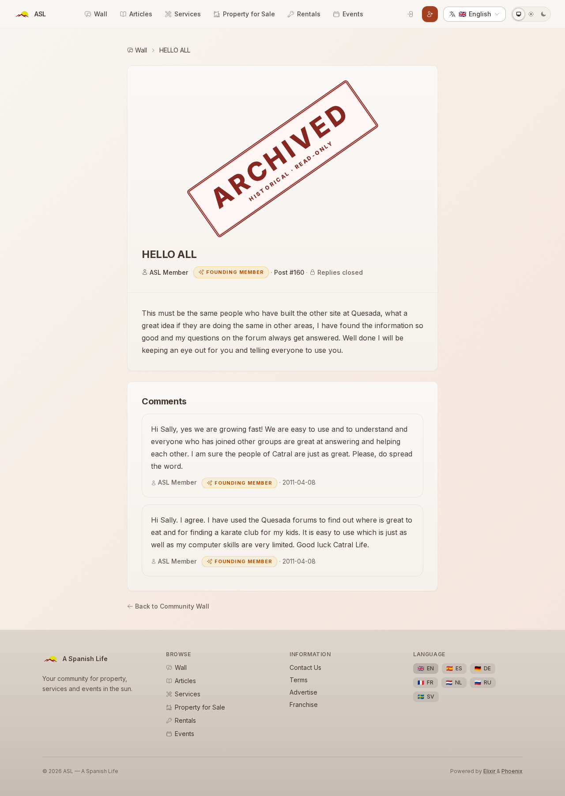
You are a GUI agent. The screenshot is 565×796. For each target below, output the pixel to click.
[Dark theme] (543, 14)
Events (353, 14)
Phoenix (512, 771)
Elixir (490, 771)
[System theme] (518, 14)
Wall (100, 14)
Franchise (304, 704)
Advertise (303, 692)
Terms (299, 680)
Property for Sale (249, 14)
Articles (140, 14)
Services (187, 14)
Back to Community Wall (172, 606)
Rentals (308, 14)
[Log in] (410, 14)
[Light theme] (531, 14)
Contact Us (305, 667)
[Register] (430, 14)
